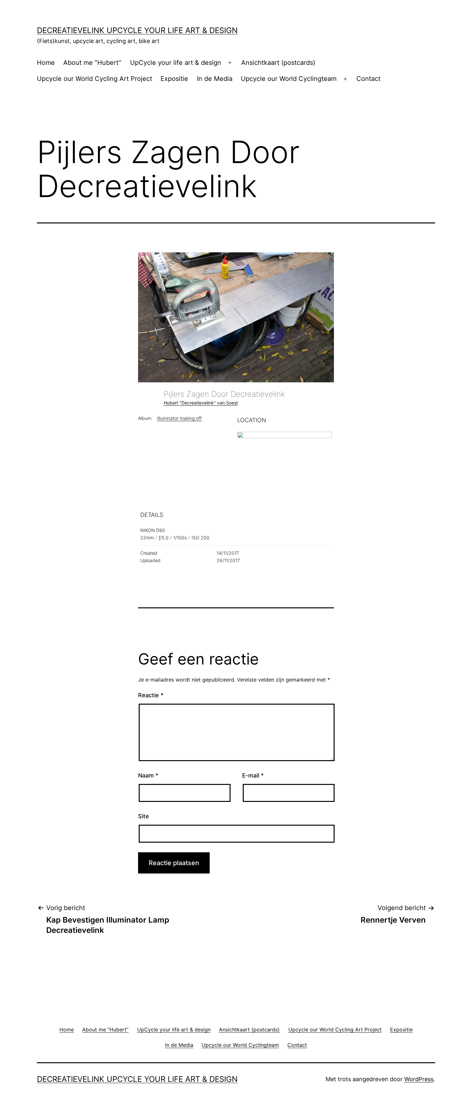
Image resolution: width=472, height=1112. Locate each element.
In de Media (214, 79)
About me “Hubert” (92, 62)
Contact (368, 79)
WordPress (418, 1079)
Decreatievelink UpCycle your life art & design (137, 30)
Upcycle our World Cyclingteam (289, 79)
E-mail (253, 775)
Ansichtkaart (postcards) (278, 62)
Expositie (174, 79)
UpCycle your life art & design (175, 62)
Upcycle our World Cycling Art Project (94, 79)
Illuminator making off (179, 418)
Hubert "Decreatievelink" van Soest (201, 402)
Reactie (150, 695)
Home (46, 62)
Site (143, 816)
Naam (148, 775)
